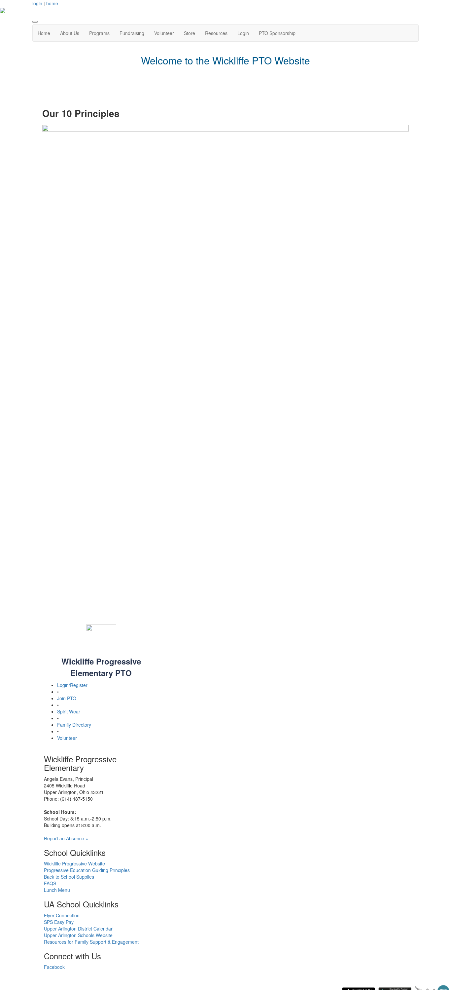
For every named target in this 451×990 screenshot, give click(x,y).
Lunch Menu (57, 890)
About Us (69, 33)
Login (243, 33)
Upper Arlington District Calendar (78, 928)
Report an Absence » (66, 838)
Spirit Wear (68, 711)
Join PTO (66, 698)
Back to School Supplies (69, 876)
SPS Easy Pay (59, 922)
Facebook (54, 967)
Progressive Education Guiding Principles (87, 870)
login (37, 3)
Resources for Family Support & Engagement (91, 941)
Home (44, 33)
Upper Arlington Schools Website (78, 935)
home (52, 3)
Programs (99, 33)
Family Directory (74, 724)
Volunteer (164, 33)
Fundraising (132, 33)
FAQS (50, 883)
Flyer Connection (62, 915)
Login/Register (72, 685)
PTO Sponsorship (277, 33)
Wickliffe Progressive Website (74, 863)
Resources (216, 33)
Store (189, 33)
